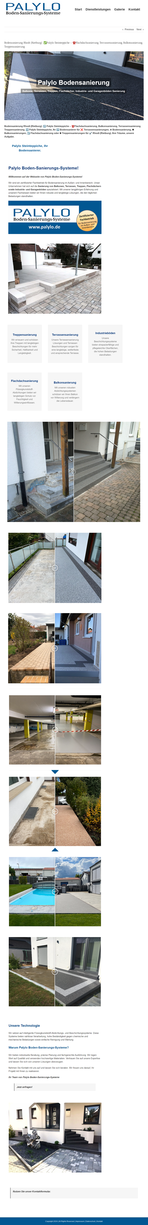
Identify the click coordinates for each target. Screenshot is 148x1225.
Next (139, 29)
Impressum (80, 1221)
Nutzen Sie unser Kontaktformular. (32, 1191)
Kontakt (100, 1221)
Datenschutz (90, 1221)
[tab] (29, 148)
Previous (129, 29)
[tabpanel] (74, 672)
